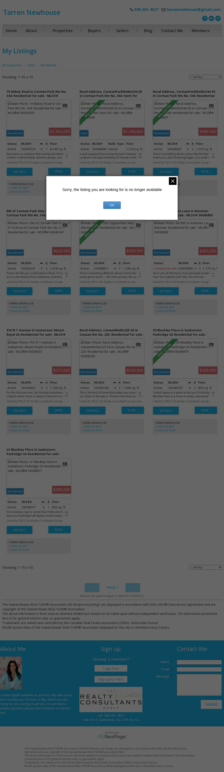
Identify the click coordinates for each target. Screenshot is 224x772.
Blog (148, 30)
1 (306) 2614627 (18, 188)
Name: (165, 661)
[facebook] (204, 18)
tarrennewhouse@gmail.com (193, 9)
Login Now (111, 668)
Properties (62, 30)
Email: (166, 669)
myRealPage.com (112, 737)
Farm (31, 65)
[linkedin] (211, 18)
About (31, 30)
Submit (211, 704)
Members (201, 30)
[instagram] (217, 18)
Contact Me (172, 30)
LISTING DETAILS (19, 172)
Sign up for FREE (111, 679)
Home (11, 30)
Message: (163, 676)
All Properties (12, 65)
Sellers (122, 30)
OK (112, 205)
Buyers (94, 30)
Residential (48, 65)
